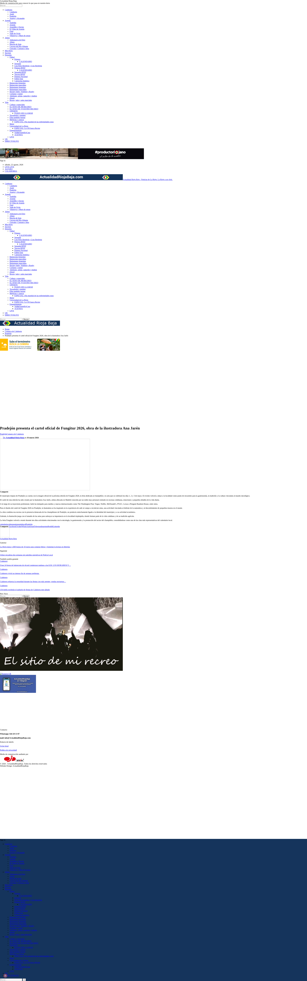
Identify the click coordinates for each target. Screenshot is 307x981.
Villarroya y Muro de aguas (20, 36)
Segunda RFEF (20, 72)
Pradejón (13, 16)
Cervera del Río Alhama (19, 46)
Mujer (12, 124)
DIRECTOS (12, 141)
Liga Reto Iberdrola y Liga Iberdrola (28, 66)
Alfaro (7, 38)
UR (6, 139)
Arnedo (8, 21)
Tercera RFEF (19, 74)
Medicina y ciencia (17, 120)
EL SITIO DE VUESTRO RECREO (24, 109)
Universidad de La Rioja (19, 126)
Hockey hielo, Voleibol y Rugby (22, 92)
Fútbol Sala (18, 79)
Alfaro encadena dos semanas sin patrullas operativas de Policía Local (26, 555)
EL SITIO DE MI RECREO (20, 107)
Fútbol (12, 57)
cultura (10, 524)
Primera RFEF (19, 68)
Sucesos (8, 53)
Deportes (8, 55)
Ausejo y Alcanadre (17, 18)
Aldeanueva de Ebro (17, 40)
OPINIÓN (14, 111)
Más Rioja (9, 51)
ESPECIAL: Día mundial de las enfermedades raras (34, 122)
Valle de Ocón (15, 33)
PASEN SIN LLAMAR (23, 113)
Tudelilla (13, 23)
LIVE (12, 137)
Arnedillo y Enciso (17, 27)
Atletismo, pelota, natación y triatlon (23, 96)
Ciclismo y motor (16, 94)
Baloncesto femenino (18, 83)
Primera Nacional (21, 77)
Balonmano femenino (18, 87)
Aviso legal (4, 746)
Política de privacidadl (8, 750)
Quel (11, 31)
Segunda (17, 64)
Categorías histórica (21, 81)
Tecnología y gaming (18, 115)
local (24, 524)
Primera (17, 59)
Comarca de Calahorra (15, 434)
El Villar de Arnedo (17, 29)
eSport (12, 98)
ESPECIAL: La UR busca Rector (27, 128)
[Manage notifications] (5, 976)
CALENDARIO (25, 61)
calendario (4, 524)
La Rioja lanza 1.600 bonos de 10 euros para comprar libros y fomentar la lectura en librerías (35, 547)
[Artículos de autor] (5, 537)
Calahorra (8, 10)
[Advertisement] (9, 387)
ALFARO (9, 169)
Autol (12, 14)
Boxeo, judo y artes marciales (21, 100)
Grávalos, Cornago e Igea (19, 49)
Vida (6, 102)
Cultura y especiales (17, 105)
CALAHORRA (11, 171)
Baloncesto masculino (18, 85)
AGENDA (18, 135)
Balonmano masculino (18, 89)
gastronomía (17, 524)
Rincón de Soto (15, 44)
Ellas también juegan (17, 117)
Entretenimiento (16, 130)
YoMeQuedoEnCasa (22, 133)
